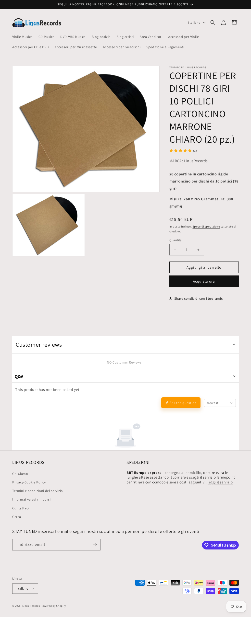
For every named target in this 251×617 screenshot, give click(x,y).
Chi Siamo (20, 473)
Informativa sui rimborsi (31, 499)
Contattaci (20, 508)
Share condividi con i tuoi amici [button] (199, 298)
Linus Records (31, 605)
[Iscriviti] (94, 544)
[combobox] (220, 403)
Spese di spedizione (206, 226)
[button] (212, 22)
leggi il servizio (220, 482)
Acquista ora (204, 281)
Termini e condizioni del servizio (37, 491)
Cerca (16, 516)
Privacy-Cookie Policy (29, 482)
